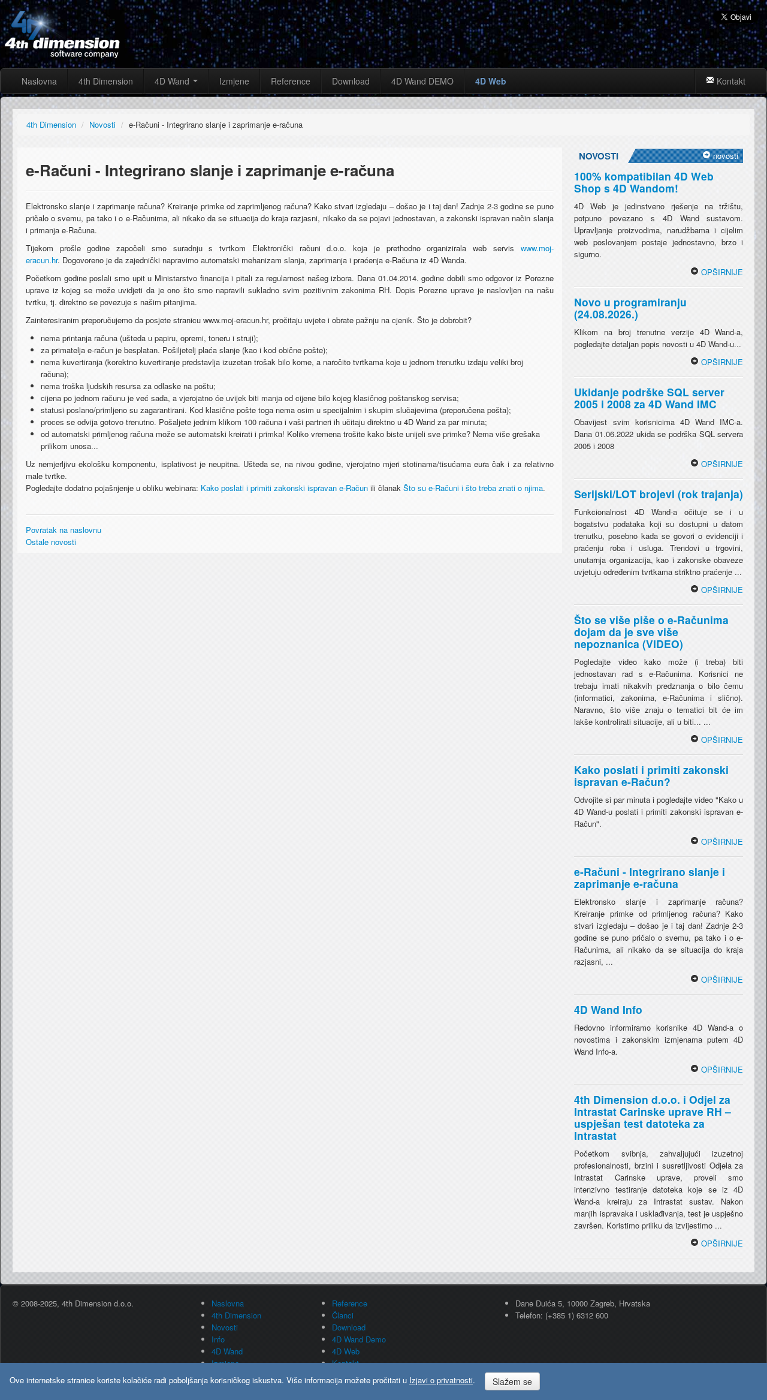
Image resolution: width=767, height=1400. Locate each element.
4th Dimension (105, 81)
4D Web (490, 81)
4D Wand (173, 81)
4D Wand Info (608, 1009)
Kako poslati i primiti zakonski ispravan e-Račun (284, 487)
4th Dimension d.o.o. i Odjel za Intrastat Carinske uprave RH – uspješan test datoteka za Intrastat (652, 1117)
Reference (290, 81)
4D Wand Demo (359, 1339)
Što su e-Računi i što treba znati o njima (473, 487)
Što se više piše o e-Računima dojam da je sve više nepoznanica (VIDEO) (651, 631)
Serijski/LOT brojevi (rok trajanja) (658, 493)
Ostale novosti (51, 541)
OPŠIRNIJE (721, 272)
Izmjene (234, 81)
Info (218, 1339)
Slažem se (512, 1381)
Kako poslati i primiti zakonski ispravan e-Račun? (651, 775)
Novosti (225, 1327)
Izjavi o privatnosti (441, 1380)
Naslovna (39, 81)
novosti (724, 155)
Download (351, 81)
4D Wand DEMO (422, 81)
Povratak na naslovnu (63, 529)
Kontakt (729, 81)
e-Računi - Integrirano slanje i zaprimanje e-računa (649, 877)
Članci (343, 1315)
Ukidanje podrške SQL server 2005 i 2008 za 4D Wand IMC (649, 397)
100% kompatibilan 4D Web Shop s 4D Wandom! (644, 181)
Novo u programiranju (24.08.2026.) (630, 307)
